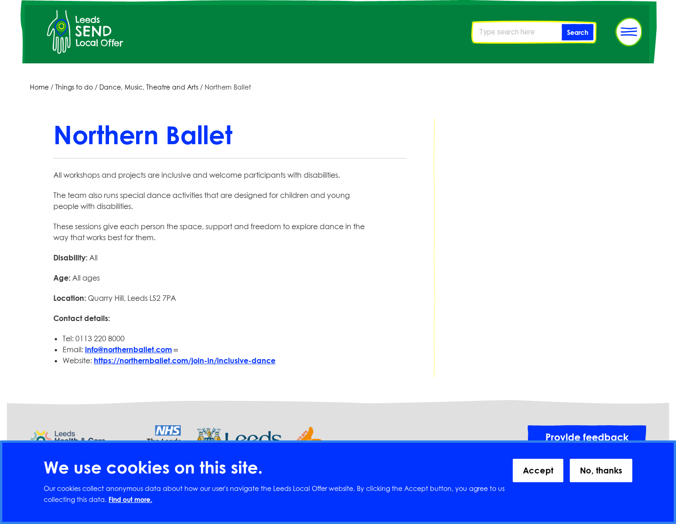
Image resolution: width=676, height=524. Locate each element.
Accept (538, 470)
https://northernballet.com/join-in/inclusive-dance (184, 360)
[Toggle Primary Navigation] (628, 31)
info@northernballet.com (128, 349)
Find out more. (130, 500)
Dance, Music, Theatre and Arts (148, 87)
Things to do (74, 87)
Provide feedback (587, 437)
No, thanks (601, 470)
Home (39, 87)
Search (577, 32)
